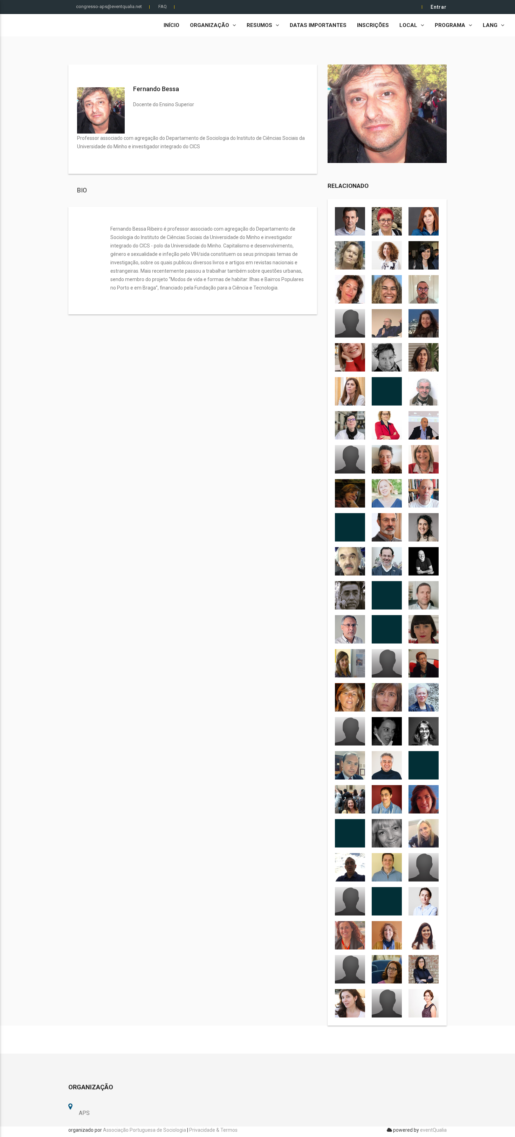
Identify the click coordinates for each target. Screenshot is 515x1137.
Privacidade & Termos (213, 1130)
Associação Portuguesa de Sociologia (144, 1130)
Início (171, 25)
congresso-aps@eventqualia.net (109, 6)
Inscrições (373, 25)
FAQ (162, 6)
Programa (450, 25)
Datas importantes (318, 25)
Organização (209, 25)
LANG (490, 25)
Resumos (259, 25)
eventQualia (433, 1130)
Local (408, 25)
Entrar (439, 7)
